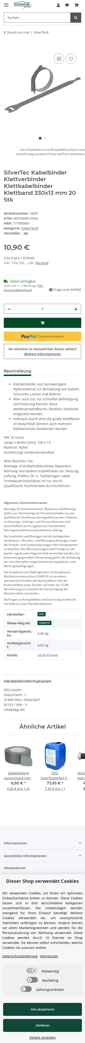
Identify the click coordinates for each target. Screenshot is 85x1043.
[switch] (31, 970)
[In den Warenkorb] (7, 47)
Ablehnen (43, 1025)
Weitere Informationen (42, 354)
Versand (41, 263)
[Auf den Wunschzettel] (71, 59)
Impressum (49, 956)
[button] (58, 5)
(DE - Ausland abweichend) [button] (24, 288)
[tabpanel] (42, 89)
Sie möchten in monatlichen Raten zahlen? (42, 351)
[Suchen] (75, 18)
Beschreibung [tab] (17, 371)
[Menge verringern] (9, 309)
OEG (41, 614)
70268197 (44, 623)
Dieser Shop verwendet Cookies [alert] (42, 881)
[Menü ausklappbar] (6, 3)
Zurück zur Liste (18, 32)
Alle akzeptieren (42, 1009)
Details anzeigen (43, 1037)
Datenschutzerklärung (20, 956)
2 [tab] (44, 138)
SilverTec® (29, 228)
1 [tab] (40, 138)
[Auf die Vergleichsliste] (59, 59)
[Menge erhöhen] (76, 309)
